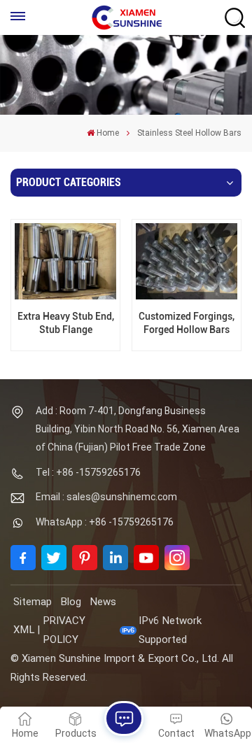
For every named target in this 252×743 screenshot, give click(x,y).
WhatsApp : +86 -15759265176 (105, 522)
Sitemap (32, 601)
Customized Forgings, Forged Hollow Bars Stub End (186, 324)
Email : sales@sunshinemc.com (106, 496)
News (103, 601)
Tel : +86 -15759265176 (88, 472)
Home (108, 133)
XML (23, 629)
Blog (70, 601)
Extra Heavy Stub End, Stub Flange (66, 323)
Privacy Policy (64, 630)
